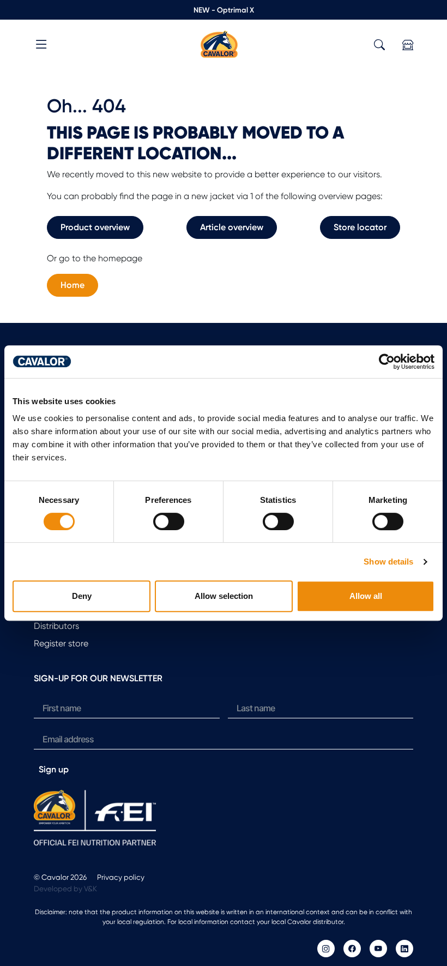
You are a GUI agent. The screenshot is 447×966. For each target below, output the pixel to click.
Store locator (360, 227)
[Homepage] (219, 43)
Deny (82, 596)
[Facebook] (352, 948)
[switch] (168, 521)
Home (72, 285)
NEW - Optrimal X (224, 9)
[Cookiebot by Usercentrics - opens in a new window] (386, 361)
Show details (388, 561)
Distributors (56, 626)
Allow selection (224, 596)
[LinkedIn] (404, 948)
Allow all (365, 596)
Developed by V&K (65, 888)
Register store (61, 643)
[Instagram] (326, 948)
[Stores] (407, 45)
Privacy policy (120, 877)
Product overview (95, 227)
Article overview (231, 227)
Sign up (54, 769)
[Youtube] (378, 948)
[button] (41, 46)
